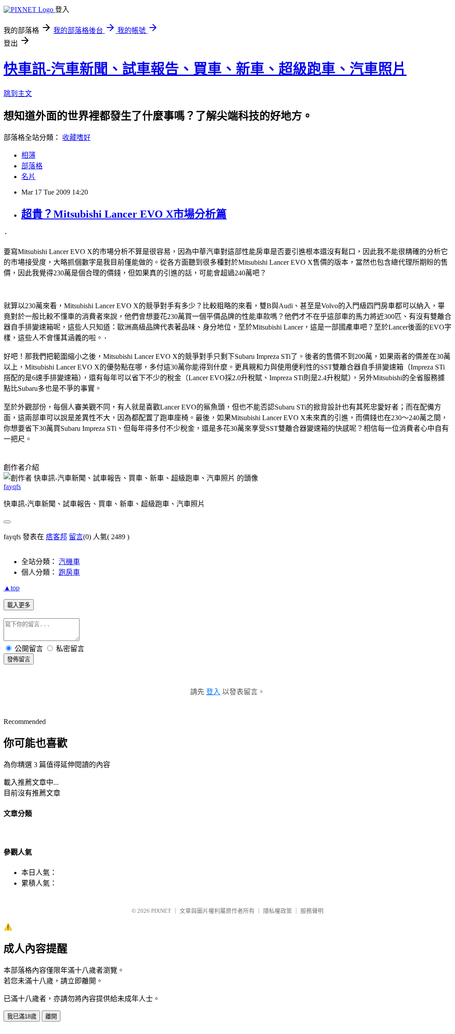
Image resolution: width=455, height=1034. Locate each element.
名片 (28, 176)
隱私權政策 (277, 910)
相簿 (28, 155)
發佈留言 (18, 659)
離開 (51, 1016)
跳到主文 (18, 93)
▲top (12, 588)
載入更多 (18, 605)
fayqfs (12, 486)
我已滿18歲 (21, 1016)
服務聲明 (311, 910)
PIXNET (161, 910)
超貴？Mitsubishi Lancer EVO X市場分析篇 (124, 214)
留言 (76, 537)
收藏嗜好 (76, 137)
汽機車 (69, 561)
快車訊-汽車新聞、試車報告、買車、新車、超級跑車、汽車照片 (205, 69)
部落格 (32, 166)
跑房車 (69, 572)
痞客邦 (56, 537)
